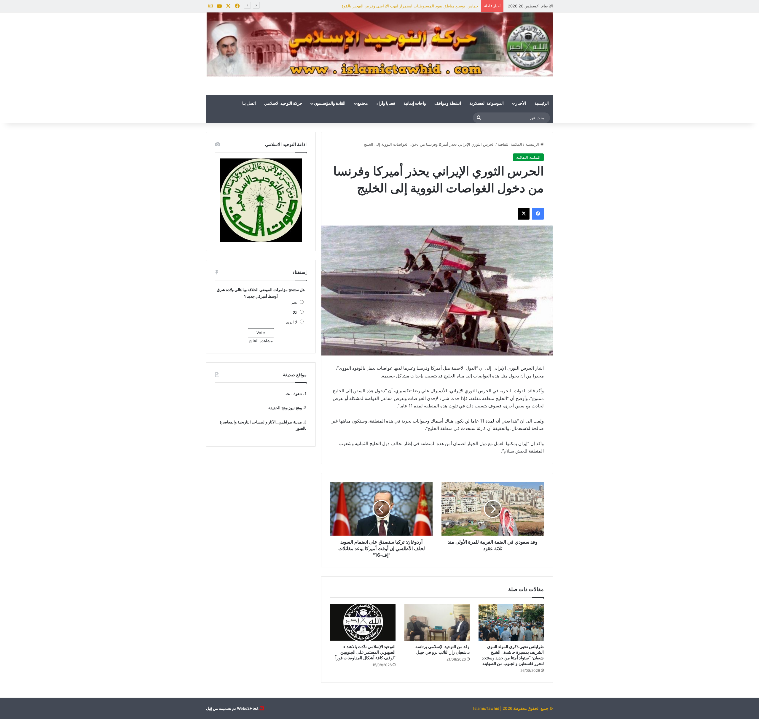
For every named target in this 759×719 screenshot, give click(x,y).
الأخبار (520, 103)
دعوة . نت (294, 393)
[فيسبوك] (538, 214)
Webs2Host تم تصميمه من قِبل (232, 708)
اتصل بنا (249, 103)
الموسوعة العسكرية (486, 103)
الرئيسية (542, 103)
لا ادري (291, 322)
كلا (295, 312)
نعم (294, 302)
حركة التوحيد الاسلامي (283, 103)
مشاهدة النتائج (261, 340)
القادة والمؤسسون (329, 103)
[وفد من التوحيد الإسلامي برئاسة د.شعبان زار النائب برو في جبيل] (437, 622)
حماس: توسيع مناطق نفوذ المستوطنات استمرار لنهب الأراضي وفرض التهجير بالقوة (410, 6)
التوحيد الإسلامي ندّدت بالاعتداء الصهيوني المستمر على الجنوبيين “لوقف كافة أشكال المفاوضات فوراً (365, 652)
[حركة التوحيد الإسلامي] (379, 44)
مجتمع (362, 103)
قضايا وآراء (386, 103)
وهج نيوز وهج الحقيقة (285, 407)
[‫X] (524, 214)
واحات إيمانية (415, 103)
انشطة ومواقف (447, 103)
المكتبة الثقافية (510, 144)
